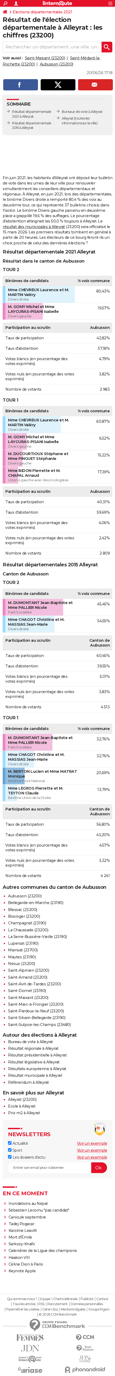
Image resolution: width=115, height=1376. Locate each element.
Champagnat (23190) (27, 923)
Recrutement (57, 1304)
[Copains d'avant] (30, 1359)
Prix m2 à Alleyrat (24, 1112)
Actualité (19, 1143)
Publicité (86, 1299)
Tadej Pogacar (21, 1223)
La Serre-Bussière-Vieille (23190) (37, 936)
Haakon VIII (19, 1257)
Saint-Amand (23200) (27, 977)
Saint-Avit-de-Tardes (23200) (34, 984)
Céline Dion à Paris (26, 1264)
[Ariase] (30, 1370)
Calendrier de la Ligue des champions (43, 1250)
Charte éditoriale (65, 1299)
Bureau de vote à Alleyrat (30, 1041)
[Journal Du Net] (30, 1348)
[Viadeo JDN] (84, 1359)
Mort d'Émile (20, 1237)
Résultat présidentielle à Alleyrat (37, 1055)
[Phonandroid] (84, 1369)
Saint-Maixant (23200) (45, 58)
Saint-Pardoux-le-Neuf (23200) (36, 1011)
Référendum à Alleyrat (28, 1082)
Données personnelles (87, 1304)
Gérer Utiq (49, 1309)
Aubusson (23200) (56, 64)
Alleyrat (67, 118)
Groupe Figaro (98, 1309)
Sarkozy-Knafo (22, 1244)
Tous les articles (24, 1304)
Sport (16, 1150)
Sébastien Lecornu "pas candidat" (39, 1210)
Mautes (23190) (22, 957)
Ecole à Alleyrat (21, 1106)
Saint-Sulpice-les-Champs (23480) (39, 1024)
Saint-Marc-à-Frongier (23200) (35, 1004)
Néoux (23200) (21, 963)
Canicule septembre (27, 1217)
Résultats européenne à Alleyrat (37, 1068)
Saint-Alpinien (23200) (28, 970)
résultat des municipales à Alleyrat (34, 226)
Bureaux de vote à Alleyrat (82, 112)
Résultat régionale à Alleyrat (33, 1048)
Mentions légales (73, 1309)
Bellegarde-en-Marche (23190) (35, 902)
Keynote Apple (22, 1271)
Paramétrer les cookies (22, 1309)
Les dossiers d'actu (28, 1157)
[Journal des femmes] (30, 1337)
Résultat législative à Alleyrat (34, 1062)
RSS (41, 1304)
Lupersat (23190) (23, 943)
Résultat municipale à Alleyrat (35, 1075)
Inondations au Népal (28, 1203)
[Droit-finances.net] (84, 1348)
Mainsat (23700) (23, 950)
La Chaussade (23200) (28, 930)
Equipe (45, 1299)
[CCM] (84, 1337)
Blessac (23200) (22, 909)
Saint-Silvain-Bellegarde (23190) (36, 1017)
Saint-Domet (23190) (27, 990)
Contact (102, 1299)
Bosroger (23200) (24, 916)
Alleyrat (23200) (22, 1099)
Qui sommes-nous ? (22, 1299)
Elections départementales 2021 (42, 12)
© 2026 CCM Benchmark (58, 1314)
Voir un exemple (92, 1143)
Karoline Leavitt (23, 1230)
